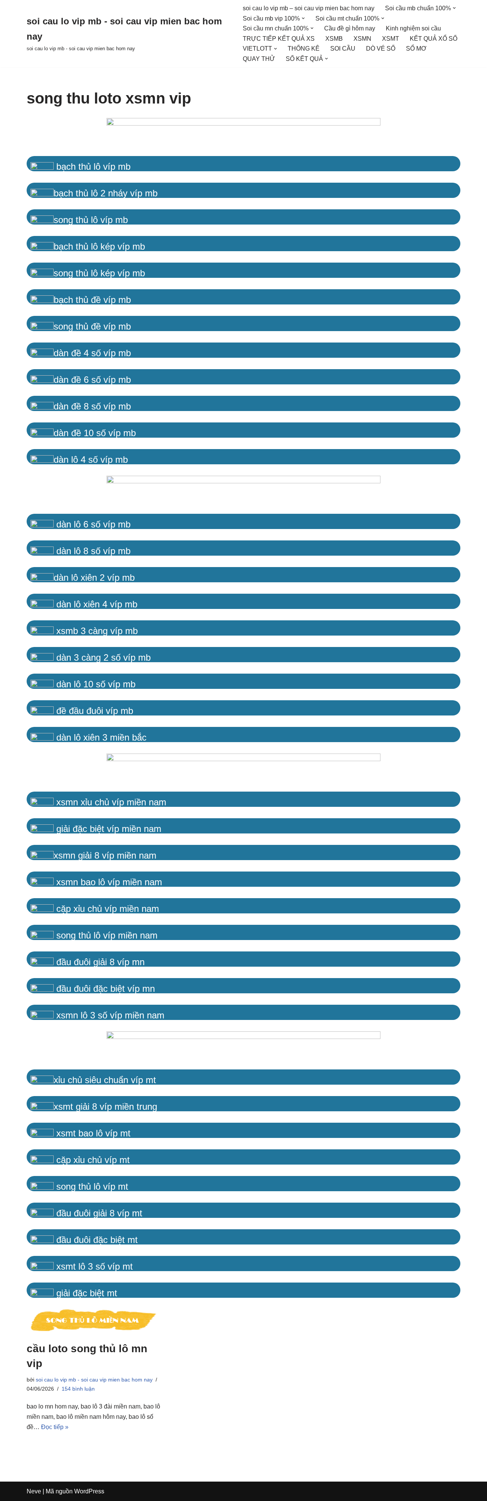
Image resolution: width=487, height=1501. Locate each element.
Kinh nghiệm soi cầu (413, 28)
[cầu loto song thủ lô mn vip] (95, 1321)
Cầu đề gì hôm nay (349, 28)
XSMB (334, 38)
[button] (454, 8)
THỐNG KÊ (304, 48)
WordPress (89, 1491)
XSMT (390, 38)
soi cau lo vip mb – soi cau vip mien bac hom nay (308, 8)
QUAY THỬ (259, 59)
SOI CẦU (342, 48)
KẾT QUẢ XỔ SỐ (433, 38)
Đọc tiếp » (54, 1427)
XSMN (362, 38)
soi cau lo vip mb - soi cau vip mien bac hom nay (94, 1380)
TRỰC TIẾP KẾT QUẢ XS (279, 38)
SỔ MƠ (416, 48)
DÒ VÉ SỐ (380, 48)
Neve (34, 1491)
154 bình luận (78, 1389)
